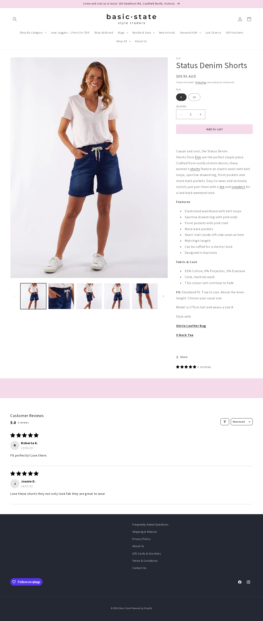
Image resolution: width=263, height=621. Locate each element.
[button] (14, 19)
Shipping (200, 82)
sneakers (238, 187)
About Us (138, 546)
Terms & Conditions (145, 561)
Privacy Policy (141, 539)
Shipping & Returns (144, 532)
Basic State (125, 608)
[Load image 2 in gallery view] (61, 296)
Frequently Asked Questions (150, 524)
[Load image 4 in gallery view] (117, 296)
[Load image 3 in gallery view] (89, 296)
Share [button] (184, 357)
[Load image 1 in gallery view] (33, 296)
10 (194, 97)
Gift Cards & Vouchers (146, 553)
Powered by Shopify (142, 608)
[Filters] (224, 421)
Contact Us (139, 568)
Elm (198, 157)
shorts (195, 169)
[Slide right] (163, 296)
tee (222, 187)
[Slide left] (14, 296)
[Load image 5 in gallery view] (145, 296)
